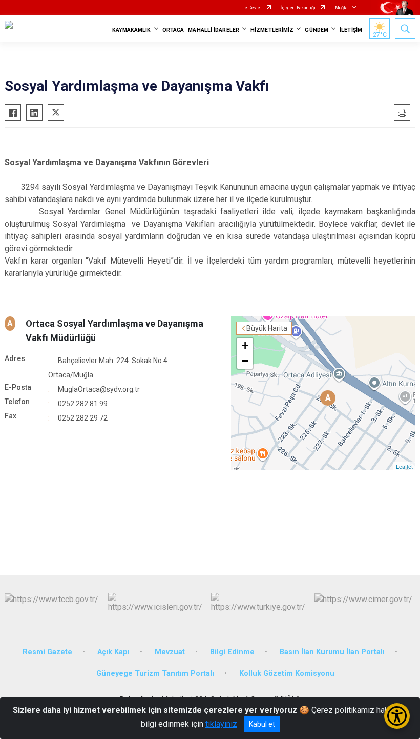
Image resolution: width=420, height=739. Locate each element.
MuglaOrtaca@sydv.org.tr (99, 389)
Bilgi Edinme (232, 652)
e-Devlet (253, 7)
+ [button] (245, 345)
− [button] (245, 360)
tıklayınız (221, 724)
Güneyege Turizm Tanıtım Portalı (155, 673)
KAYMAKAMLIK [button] (131, 30)
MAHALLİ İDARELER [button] (213, 30)
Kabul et (262, 724)
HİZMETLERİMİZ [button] (271, 30)
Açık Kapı (113, 652)
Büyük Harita (266, 328)
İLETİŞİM (351, 30)
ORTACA (173, 30)
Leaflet (404, 466)
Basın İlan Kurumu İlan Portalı (332, 652)
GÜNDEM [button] (316, 30)
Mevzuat (170, 652)
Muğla (341, 7)
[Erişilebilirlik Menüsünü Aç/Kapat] (397, 716)
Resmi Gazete (47, 652)
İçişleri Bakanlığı (298, 7)
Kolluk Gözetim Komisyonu (286, 673)
